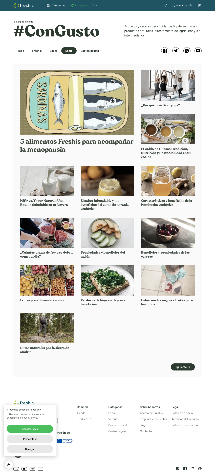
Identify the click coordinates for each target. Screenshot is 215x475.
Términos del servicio (185, 419)
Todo (20, 50)
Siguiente (181, 367)
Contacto (146, 431)
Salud (69, 50)
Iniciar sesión (184, 5)
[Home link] (23, 5)
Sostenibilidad (90, 50)
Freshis (37, 50)
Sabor (53, 50)
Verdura (113, 419)
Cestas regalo (117, 431)
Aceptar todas (30, 428)
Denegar (30, 449)
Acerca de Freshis (151, 413)
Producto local (117, 425)
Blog (143, 425)
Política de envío (182, 413)
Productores (84, 419)
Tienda (81, 413)
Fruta (111, 413)
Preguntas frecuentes (153, 419)
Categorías (58, 5)
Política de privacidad (185, 425)
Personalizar (30, 439)
